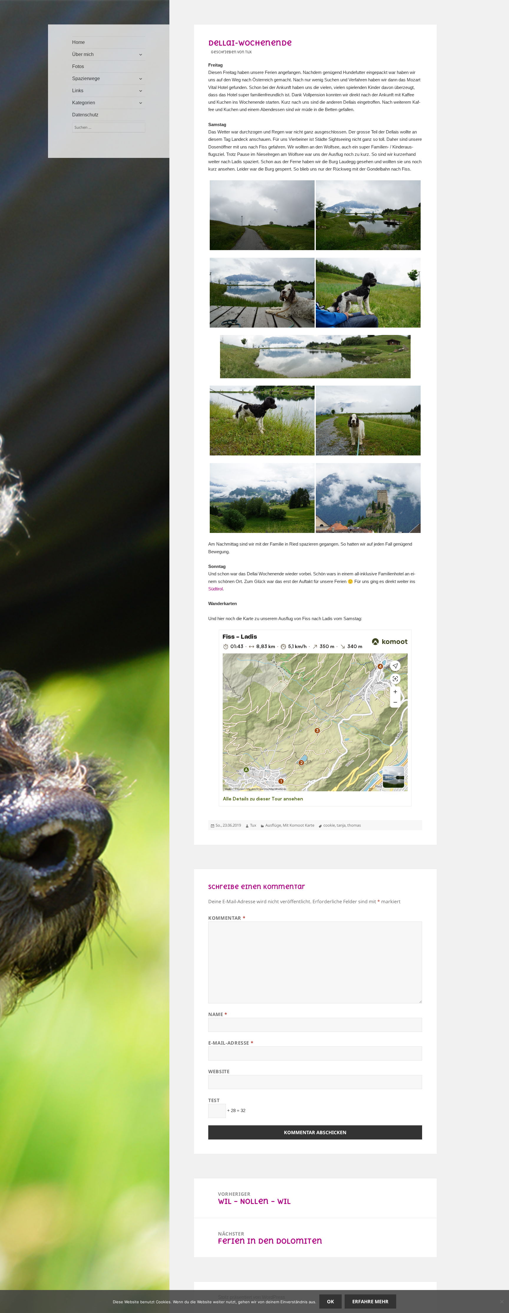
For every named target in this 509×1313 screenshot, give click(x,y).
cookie (329, 825)
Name (217, 1014)
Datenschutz (85, 114)
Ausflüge (273, 825)
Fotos (78, 66)
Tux (253, 825)
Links (77, 90)
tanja (341, 825)
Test (214, 1100)
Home (78, 42)
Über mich (83, 54)
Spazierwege (86, 78)
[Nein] (502, 1301)
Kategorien (83, 102)
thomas (354, 825)
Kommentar (226, 918)
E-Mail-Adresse (230, 1043)
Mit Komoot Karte (298, 825)
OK (330, 1301)
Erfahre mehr (370, 1301)
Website (218, 1071)
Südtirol (215, 588)
